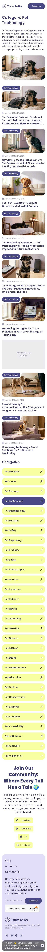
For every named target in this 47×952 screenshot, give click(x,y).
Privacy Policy (16, 928)
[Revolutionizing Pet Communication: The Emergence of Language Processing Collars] (23, 392)
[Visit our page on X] (16, 935)
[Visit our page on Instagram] (12, 935)
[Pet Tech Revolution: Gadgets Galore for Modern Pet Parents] (23, 189)
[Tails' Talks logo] (12, 6)
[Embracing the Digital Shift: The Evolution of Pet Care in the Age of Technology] (23, 316)
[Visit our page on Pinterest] (21, 935)
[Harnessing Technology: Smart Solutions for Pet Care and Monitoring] (23, 435)
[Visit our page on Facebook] (7, 935)
